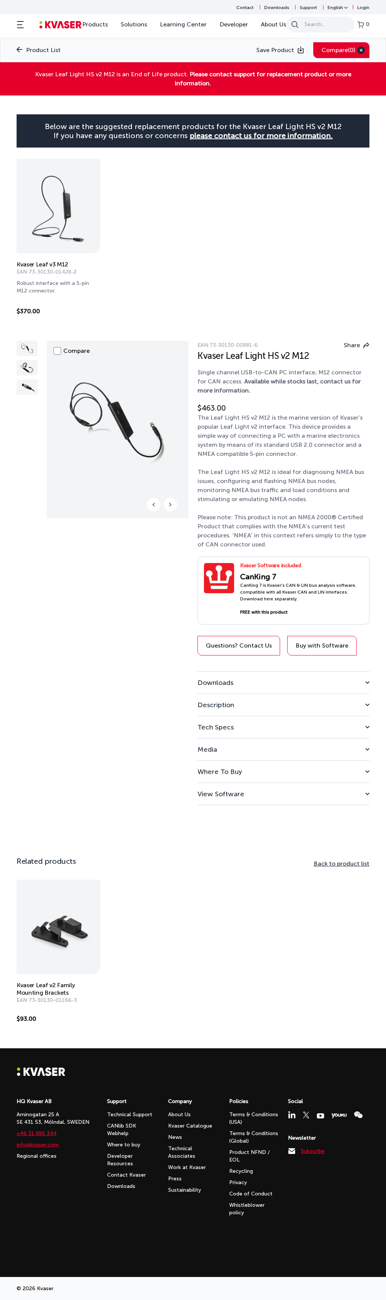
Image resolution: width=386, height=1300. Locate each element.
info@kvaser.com (38, 1145)
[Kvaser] (41, 1074)
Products (95, 24)
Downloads (276, 7)
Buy (86, 313)
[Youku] (339, 1115)
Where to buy (123, 1145)
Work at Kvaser (187, 1167)
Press (175, 1178)
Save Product (275, 50)
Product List (43, 50)
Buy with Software (322, 645)
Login (363, 7)
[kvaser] (60, 25)
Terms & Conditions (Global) (253, 1137)
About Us (273, 24)
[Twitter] (306, 1115)
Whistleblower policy (247, 1209)
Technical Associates (181, 1152)
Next (170, 504)
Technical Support (129, 1114)
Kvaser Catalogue (190, 1126)
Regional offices (37, 1156)
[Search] (294, 24)
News (175, 1137)
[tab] (283, 682)
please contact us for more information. (261, 135)
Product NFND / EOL (249, 1156)
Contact (245, 7)
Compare (338, 50)
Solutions (134, 24)
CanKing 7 (258, 576)
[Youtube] (320, 1115)
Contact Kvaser (126, 1175)
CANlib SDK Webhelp (121, 1130)
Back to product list (341, 863)
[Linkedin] (292, 1114)
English (335, 7)
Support (308, 7)
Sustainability (184, 1190)
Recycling (241, 1171)
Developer (233, 24)
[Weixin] (358, 1114)
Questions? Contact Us (239, 645)
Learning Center (183, 24)
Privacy (238, 1182)
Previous (153, 504)
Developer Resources (120, 1160)
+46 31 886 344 (37, 1133)
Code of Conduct (251, 1194)
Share (352, 345)
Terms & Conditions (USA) (253, 1118)
